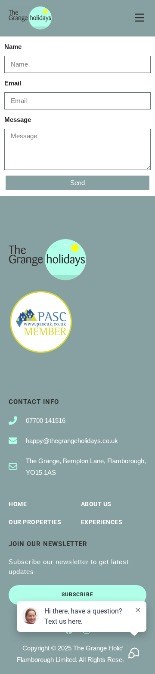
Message (17, 119)
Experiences (102, 522)
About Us (96, 504)
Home (18, 504)
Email (12, 83)
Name (13, 46)
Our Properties (35, 522)
